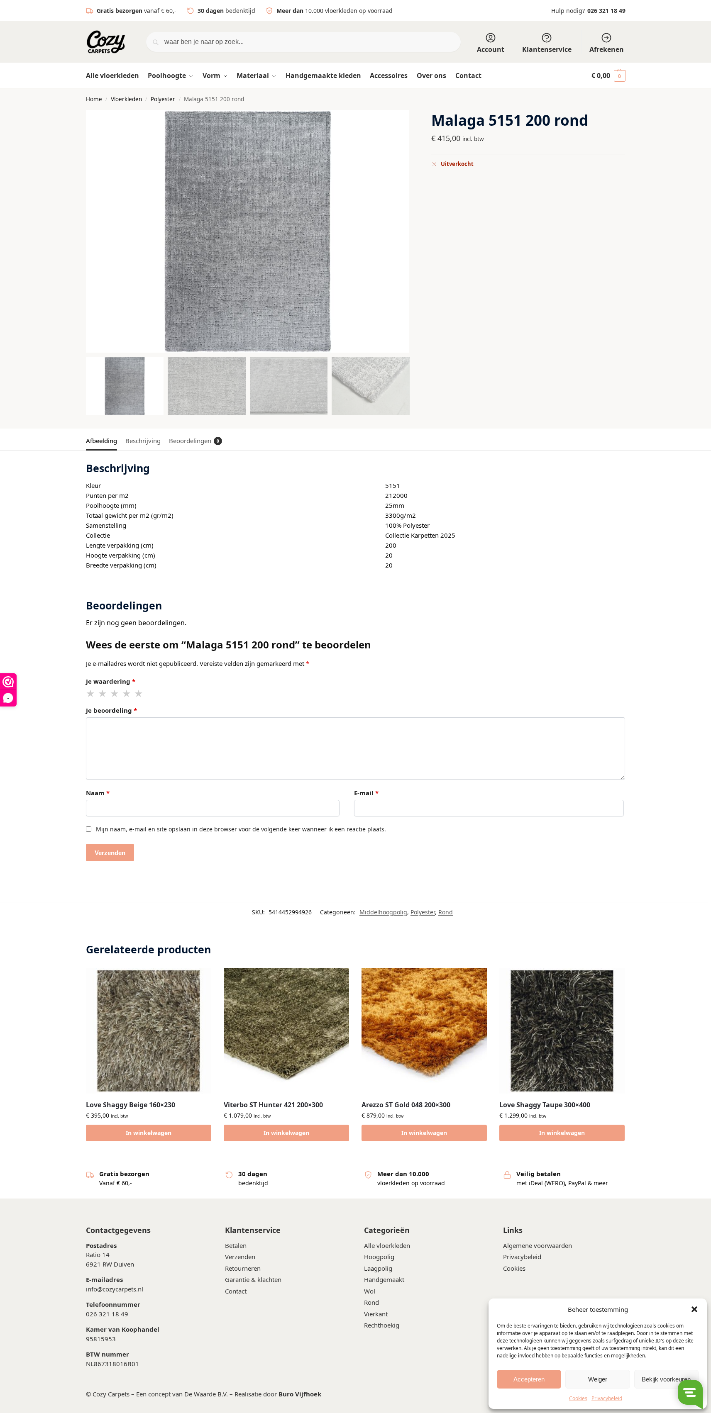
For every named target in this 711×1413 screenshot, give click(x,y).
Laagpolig (378, 1268)
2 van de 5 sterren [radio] (103, 694)
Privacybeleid (606, 1398)
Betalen (236, 1245)
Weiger (597, 1379)
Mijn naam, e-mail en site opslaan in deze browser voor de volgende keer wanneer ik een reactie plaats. (241, 829)
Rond (445, 912)
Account (490, 49)
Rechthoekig (381, 1325)
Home (94, 99)
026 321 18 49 (606, 11)
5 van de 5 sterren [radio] (139, 694)
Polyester (163, 99)
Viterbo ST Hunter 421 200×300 (273, 1104)
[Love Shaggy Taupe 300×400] (562, 1031)
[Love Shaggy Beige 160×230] (148, 1031)
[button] (694, 1309)
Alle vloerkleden (387, 1245)
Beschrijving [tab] (143, 440)
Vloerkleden (126, 99)
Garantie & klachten (253, 1279)
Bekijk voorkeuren (666, 1379)
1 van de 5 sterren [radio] (91, 694)
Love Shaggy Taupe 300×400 (544, 1104)
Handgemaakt (384, 1279)
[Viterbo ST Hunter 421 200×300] (286, 1031)
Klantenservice (547, 49)
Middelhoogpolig (383, 912)
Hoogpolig (379, 1256)
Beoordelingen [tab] (194, 440)
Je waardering (110, 681)
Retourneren (243, 1268)
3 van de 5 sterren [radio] (115, 694)
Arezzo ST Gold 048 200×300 (406, 1104)
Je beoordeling (111, 710)
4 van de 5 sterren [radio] (127, 694)
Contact (236, 1290)
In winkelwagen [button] (148, 1133)
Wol (369, 1290)
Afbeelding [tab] (101, 440)
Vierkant (376, 1313)
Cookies (578, 1398)
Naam (98, 793)
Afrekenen (606, 49)
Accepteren (529, 1379)
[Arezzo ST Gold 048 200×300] (424, 1031)
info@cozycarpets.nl (114, 1288)
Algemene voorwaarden (537, 1245)
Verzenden (240, 1256)
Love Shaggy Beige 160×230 (130, 1104)
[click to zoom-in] (248, 231)
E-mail (366, 793)
